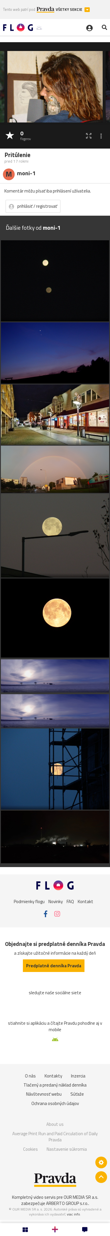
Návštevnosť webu (44, 1094)
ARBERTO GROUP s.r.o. (67, 1203)
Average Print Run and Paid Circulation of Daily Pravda (55, 1137)
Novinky (55, 901)
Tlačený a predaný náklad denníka (55, 1085)
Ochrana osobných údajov (55, 1103)
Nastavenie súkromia (67, 1149)
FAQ (70, 901)
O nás (30, 1076)
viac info (73, 1214)
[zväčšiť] (89, 136)
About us (55, 1124)
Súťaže (77, 1094)
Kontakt (85, 901)
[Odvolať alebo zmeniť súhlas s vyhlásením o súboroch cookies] (101, 1162)
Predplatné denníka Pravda (53, 965)
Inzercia (78, 1076)
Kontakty (53, 1076)
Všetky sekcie (69, 9)
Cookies (30, 1149)
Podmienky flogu (29, 901)
